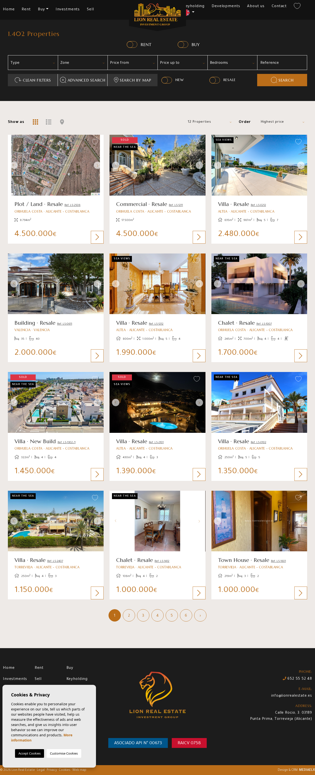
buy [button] (41, 10)
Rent (26, 10)
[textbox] (35, 63)
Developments (226, 6)
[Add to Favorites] (95, 142)
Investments (68, 10)
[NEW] (166, 80)
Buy (70, 668)
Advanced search (86, 80)
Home (9, 10)
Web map (79, 770)
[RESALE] (214, 80)
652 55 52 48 (299, 679)
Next (99, 165)
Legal (41, 770)
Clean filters (37, 80)
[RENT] (132, 44)
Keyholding (194, 6)
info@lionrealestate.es (291, 696)
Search (286, 80)
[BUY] (183, 44)
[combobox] (33, 62)
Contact (279, 6)
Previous (13, 165)
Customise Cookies (64, 753)
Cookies (64, 770)
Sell (90, 10)
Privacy (52, 770)
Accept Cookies (29, 753)
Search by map (135, 80)
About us (256, 6)
